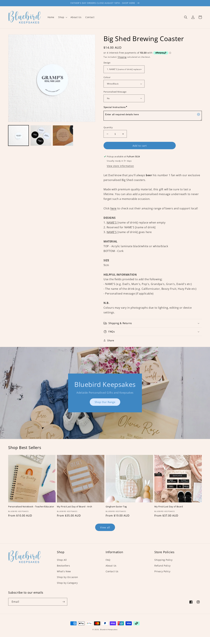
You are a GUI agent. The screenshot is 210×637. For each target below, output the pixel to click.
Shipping (122, 57)
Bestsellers (63, 565)
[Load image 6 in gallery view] (63, 135)
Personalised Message (115, 91)
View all (105, 527)
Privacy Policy (162, 571)
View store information (120, 165)
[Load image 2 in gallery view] (40, 135)
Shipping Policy (163, 559)
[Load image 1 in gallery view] (18, 135)
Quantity (108, 127)
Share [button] (110, 340)
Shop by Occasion (67, 577)
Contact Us (112, 571)
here (113, 208)
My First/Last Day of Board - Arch (74, 506)
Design (107, 62)
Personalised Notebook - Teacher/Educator (31, 506)
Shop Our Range (105, 402)
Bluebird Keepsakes (109, 629)
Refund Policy (162, 565)
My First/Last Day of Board (168, 506)
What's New (64, 571)
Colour (107, 77)
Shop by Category (67, 582)
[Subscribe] (63, 602)
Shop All (62, 559)
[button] (62, 17)
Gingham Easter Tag (116, 506)
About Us (111, 565)
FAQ (108, 559)
